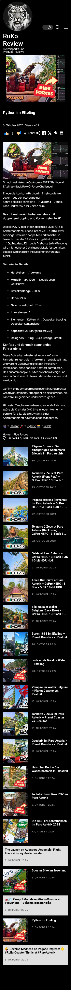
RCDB (47, 426)
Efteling (14, 426)
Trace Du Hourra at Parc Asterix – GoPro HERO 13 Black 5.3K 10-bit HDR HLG (48, 585)
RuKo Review (13, 39)
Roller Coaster (46, 438)
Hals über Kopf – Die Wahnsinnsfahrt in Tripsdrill (50, 769)
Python (31, 426)
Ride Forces (20, 434)
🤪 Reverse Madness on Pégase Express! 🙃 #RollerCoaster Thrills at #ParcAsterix (34, 950)
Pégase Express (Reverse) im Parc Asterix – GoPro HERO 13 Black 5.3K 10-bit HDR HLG (50, 505)
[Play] (35, 160)
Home (6, 434)
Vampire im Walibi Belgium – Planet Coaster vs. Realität (50, 690)
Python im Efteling (44, 920)
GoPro (16, 438)
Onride (28, 438)
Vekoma (45, 202)
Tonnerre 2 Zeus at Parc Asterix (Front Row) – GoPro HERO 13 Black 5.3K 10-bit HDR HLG (50, 478)
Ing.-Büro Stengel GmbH (45, 338)
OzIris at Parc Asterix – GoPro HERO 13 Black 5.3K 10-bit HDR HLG (50, 557)
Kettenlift (33, 319)
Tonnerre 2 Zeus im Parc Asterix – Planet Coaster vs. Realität (48, 717)
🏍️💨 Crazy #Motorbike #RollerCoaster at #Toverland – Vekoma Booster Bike (33, 901)
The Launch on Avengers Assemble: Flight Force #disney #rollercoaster (33, 851)
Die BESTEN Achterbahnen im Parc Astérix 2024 (49, 822)
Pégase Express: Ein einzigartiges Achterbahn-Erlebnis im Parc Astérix (49, 450)
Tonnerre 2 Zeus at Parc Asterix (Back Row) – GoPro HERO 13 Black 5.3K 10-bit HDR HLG (50, 532)
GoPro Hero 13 (17, 243)
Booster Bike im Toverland (49, 870)
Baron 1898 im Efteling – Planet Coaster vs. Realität (49, 635)
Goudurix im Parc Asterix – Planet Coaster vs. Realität (49, 742)
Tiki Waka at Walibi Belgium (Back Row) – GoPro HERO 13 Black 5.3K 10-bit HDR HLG (50, 612)
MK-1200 (29, 279)
